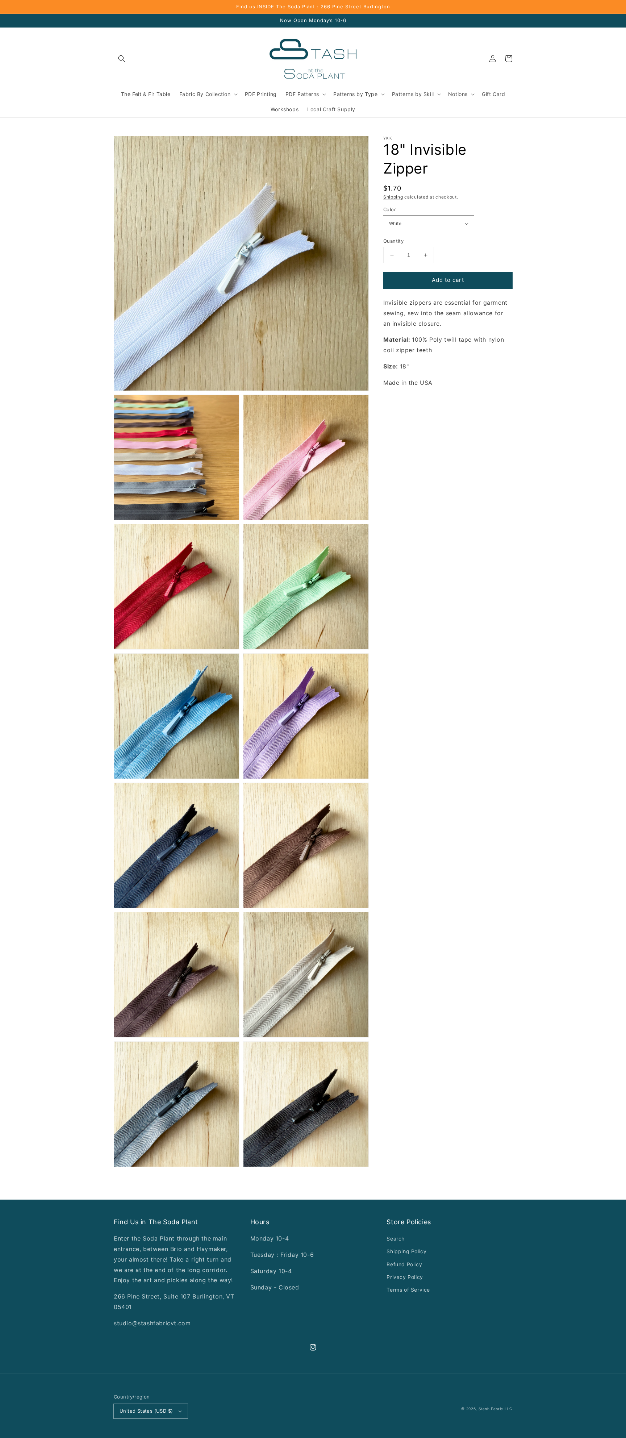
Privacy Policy (405, 1277)
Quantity (393, 241)
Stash (484, 1408)
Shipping (393, 197)
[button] (122, 59)
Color (389, 209)
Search (396, 1238)
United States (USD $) (146, 1411)
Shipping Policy (406, 1251)
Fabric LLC (501, 1408)
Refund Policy (404, 1264)
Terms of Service (408, 1290)
